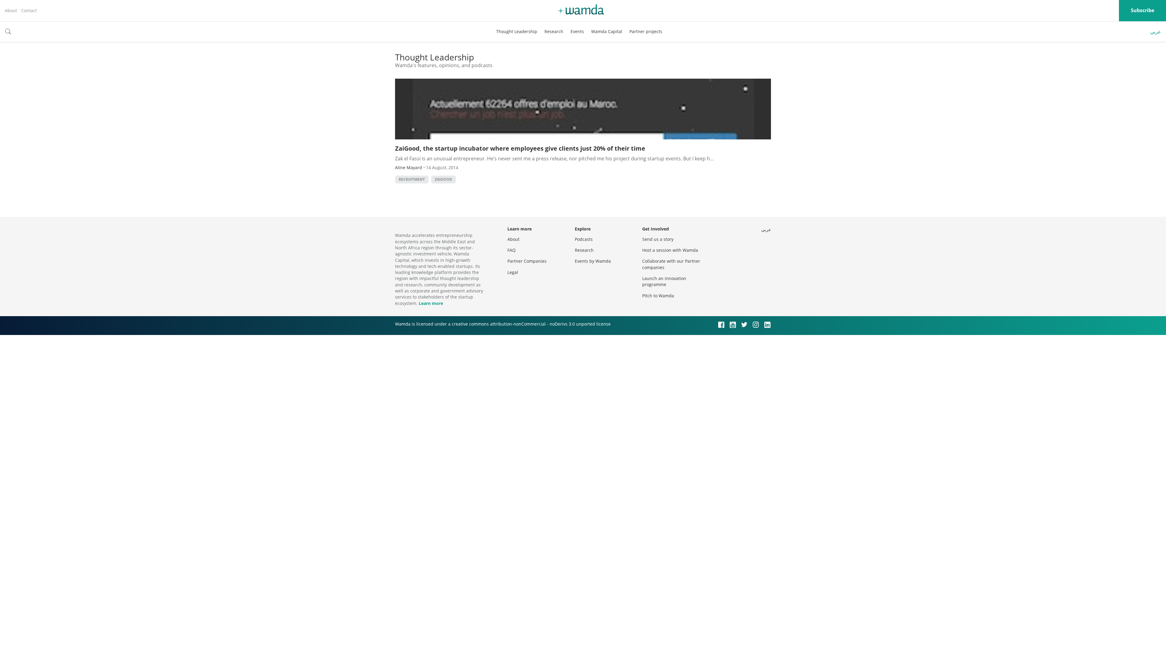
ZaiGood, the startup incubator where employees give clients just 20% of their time (520, 148)
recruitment (412, 179)
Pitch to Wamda (658, 296)
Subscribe (1142, 10)
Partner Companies (527, 261)
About (11, 10)
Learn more (431, 303)
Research (553, 31)
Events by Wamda (593, 261)
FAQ (511, 250)
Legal (512, 272)
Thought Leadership (516, 31)
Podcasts (584, 239)
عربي (1155, 31)
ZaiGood (443, 179)
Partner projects (645, 31)
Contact (29, 10)
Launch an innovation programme (664, 281)
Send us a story (657, 239)
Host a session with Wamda (670, 250)
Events (577, 31)
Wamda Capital (606, 31)
